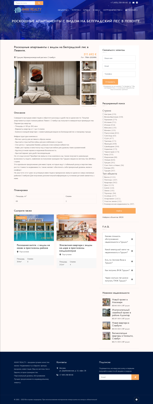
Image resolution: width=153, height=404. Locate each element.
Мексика (108, 127)
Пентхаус (108, 180)
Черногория (109, 152)
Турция (19, 57)
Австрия (107, 114)
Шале (106, 188)
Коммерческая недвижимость (116, 204)
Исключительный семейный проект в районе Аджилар (121, 312)
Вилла (107, 177)
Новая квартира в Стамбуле (120, 324)
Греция (107, 162)
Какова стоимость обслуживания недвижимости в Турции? (116, 239)
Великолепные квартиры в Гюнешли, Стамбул (122, 336)
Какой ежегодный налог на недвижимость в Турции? (117, 251)
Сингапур (108, 136)
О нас (96, 10)
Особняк (107, 196)
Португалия (24, 252)
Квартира (108, 182)
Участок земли (110, 201)
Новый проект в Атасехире (120, 301)
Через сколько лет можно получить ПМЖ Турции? (116, 279)
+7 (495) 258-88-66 (119, 2)
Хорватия (108, 149)
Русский (131, 10)
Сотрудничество (112, 10)
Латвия (107, 160)
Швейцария (109, 146)
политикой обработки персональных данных (122, 88)
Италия (107, 125)
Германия (108, 119)
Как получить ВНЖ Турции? (117, 270)
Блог (85, 10)
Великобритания (111, 117)
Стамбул (51, 57)
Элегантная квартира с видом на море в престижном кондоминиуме (75, 247)
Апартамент (109, 198)
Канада (107, 168)
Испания (107, 122)
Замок (107, 190)
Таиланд (107, 141)
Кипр (106, 154)
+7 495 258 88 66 (66, 375)
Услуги (75, 10)
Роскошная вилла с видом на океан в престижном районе (33, 246)
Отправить (110, 82)
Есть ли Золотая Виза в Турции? (115, 261)
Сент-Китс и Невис (112, 165)
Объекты (62, 10)
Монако (107, 130)
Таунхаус (108, 193)
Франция (108, 144)
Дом (106, 185)
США (106, 138)
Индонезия (108, 157)
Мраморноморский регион (35, 57)
